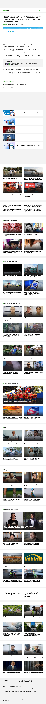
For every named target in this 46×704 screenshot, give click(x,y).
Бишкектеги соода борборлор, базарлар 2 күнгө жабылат (12, 194)
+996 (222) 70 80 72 (27, 688)
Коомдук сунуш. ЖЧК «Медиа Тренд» (9, 693)
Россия (5, 81)
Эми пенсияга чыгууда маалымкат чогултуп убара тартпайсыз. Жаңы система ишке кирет (32, 293)
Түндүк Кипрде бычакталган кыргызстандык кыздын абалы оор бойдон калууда (32, 235)
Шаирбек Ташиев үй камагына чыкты (11, 655)
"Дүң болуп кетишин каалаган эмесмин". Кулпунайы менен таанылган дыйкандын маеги (33, 443)
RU (42, 681)
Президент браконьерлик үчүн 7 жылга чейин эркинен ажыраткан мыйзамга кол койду (33, 210)
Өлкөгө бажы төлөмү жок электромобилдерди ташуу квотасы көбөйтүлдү (11, 593)
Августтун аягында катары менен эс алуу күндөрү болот (12, 206)
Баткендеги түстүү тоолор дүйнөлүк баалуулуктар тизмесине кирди (11, 565)
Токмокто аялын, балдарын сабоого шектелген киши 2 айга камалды (32, 335)
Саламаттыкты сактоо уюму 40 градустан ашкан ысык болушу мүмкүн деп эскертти (12, 418)
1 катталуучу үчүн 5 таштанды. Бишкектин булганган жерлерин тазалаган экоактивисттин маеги (10, 459)
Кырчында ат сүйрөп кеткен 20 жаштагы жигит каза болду (33, 357)
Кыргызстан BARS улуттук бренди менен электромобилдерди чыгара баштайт (33, 206)
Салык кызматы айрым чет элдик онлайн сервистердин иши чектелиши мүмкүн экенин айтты (33, 195)
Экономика (5, 24)
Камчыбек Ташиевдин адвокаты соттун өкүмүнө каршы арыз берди (12, 673)
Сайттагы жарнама (6, 684)
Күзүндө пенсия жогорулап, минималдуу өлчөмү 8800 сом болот (12, 210)
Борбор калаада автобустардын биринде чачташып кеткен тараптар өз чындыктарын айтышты (33, 319)
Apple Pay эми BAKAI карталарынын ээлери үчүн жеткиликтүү (28, 145)
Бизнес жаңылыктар (11, 107)
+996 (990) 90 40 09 (13, 688)
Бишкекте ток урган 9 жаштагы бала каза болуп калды (12, 357)
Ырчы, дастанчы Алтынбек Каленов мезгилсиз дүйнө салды (11, 544)
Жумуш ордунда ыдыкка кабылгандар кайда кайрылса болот (32, 252)
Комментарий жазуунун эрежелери (9, 694)
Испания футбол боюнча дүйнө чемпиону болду (17, 401)
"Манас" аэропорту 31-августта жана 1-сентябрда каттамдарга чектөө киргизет (33, 179)
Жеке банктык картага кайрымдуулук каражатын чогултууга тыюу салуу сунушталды (11, 634)
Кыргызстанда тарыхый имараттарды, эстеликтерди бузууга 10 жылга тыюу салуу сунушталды (33, 276)
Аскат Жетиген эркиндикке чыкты (11, 178)
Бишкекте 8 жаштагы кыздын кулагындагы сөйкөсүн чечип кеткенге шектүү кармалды (12, 319)
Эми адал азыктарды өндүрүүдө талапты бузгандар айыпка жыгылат (33, 565)
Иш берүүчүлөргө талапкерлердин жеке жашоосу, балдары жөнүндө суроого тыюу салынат (33, 657)
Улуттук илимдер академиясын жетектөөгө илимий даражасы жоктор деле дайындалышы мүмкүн (32, 634)
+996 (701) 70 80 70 (34, 688)
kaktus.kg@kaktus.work (11, 686)
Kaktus (22, 24)
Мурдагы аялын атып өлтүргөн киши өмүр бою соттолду (33, 373)
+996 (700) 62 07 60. (27, 84)
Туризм (11, 81)
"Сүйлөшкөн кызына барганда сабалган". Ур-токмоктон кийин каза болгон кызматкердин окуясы (12, 373)
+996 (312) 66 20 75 (19, 686)
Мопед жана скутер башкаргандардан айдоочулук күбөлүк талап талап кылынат (12, 581)
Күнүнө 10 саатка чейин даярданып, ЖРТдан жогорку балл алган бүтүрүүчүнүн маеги (32, 459)
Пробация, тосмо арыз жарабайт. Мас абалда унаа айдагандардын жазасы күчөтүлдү (32, 581)
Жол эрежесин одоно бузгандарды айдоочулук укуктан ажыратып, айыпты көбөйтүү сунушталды (33, 618)
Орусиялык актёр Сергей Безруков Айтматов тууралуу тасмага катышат (32, 544)
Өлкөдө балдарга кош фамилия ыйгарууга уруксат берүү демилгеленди (12, 252)
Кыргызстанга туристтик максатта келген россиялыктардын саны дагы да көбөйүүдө (24, 64)
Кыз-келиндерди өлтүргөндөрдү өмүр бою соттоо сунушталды (33, 673)
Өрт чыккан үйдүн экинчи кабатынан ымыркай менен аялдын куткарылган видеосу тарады (11, 335)
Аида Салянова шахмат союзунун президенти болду (31, 484)
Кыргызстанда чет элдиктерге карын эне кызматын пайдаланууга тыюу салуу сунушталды (33, 594)
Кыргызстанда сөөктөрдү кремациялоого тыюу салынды (12, 276)
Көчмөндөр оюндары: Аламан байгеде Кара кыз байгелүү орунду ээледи (32, 500)
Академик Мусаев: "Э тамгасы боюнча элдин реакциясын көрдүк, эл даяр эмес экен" (12, 443)
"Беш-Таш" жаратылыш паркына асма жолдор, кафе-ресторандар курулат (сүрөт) (12, 617)
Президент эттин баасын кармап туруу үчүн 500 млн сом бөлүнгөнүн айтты (12, 235)
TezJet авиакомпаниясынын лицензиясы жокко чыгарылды (12, 293)
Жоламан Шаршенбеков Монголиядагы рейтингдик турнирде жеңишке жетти (12, 484)
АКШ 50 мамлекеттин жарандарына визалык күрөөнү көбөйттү (32, 418)
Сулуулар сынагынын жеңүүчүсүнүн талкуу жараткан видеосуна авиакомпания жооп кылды (19, 527)
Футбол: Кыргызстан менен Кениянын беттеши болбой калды (11, 500)
